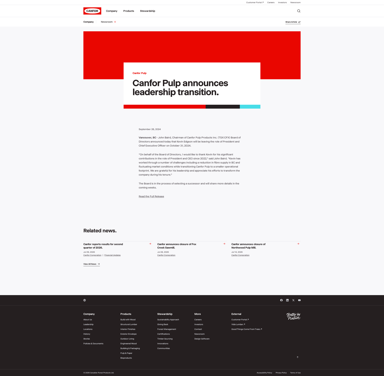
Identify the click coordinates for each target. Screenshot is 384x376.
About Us (87, 319)
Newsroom (295, 2)
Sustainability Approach (168, 319)
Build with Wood (127, 319)
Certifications (163, 334)
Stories (86, 339)
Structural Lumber (128, 324)
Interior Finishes (127, 329)
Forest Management (166, 329)
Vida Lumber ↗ (238, 324)
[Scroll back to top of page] (298, 357)
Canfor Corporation (92, 255)
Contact (198, 329)
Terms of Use (295, 373)
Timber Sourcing (164, 339)
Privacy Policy (281, 373)
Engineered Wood (128, 343)
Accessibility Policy (264, 373)
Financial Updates (112, 255)
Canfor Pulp (139, 73)
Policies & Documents (93, 343)
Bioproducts (126, 358)
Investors (282, 2)
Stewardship (147, 10)
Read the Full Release (151, 196)
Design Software (201, 339)
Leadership (88, 324)
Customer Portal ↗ (255, 2)
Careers (270, 2)
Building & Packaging (130, 348)
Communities (163, 348)
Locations (87, 329)
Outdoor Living (127, 339)
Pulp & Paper (126, 353)
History (86, 334)
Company (111, 10)
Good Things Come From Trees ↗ (246, 329)
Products (128, 10)
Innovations (162, 343)
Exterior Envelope (128, 334)
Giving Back (162, 324)
